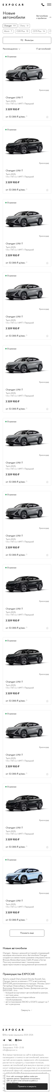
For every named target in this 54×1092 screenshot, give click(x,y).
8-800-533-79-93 (10, 1045)
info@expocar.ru (10, 1050)
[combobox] (14, 49)
